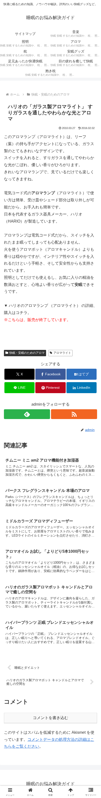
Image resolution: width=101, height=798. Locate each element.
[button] (91, 658)
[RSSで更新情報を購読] (74, 414)
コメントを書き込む (50, 718)
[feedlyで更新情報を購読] (27, 414)
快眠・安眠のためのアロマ (27, 353)
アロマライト (62, 353)
